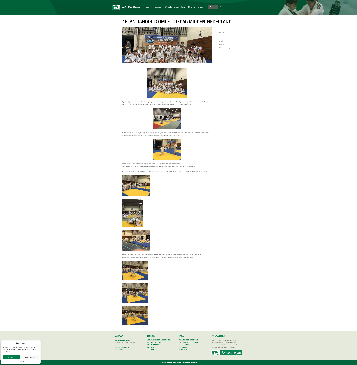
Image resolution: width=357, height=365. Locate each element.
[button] (157, 7)
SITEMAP (150, 347)
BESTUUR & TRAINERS (155, 342)
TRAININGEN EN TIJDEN (188, 340)
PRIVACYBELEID (153, 345)
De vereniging (156, 7)
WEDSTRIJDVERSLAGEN (188, 342)
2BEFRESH (194, 362)
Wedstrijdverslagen (172, 7)
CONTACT (183, 349)
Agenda (200, 7)
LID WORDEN (184, 345)
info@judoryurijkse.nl (122, 347)
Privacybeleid (20, 361)
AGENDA (150, 349)
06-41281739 (119, 350)
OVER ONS (183, 347)
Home (147, 7)
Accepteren (11, 357)
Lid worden (191, 7)
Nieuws (221, 45)
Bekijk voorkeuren (30, 357)
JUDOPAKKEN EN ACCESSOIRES (159, 340)
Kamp (183, 7)
